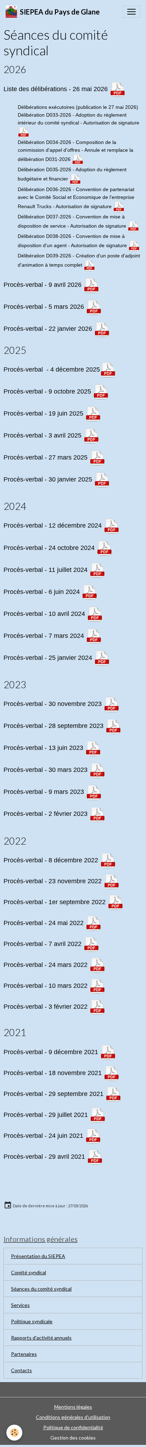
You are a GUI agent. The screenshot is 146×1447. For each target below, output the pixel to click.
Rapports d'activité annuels (41, 1338)
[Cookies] (14, 1433)
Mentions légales (73, 1407)
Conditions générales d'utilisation (73, 1417)
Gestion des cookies (73, 1438)
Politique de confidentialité (73, 1427)
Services (20, 1305)
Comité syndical (28, 1272)
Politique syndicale (31, 1321)
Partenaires (24, 1354)
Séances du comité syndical (41, 1289)
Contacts (21, 1370)
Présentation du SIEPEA (38, 1256)
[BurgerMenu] (131, 12)
